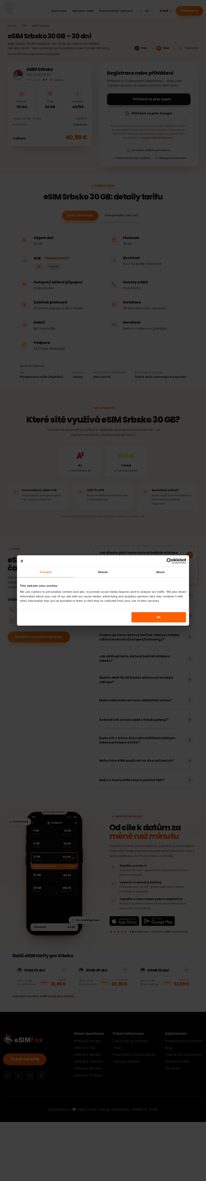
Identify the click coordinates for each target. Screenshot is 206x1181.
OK (159, 617)
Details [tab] (103, 572)
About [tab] (160, 572)
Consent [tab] (46, 572)
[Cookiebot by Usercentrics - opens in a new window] (169, 561)
